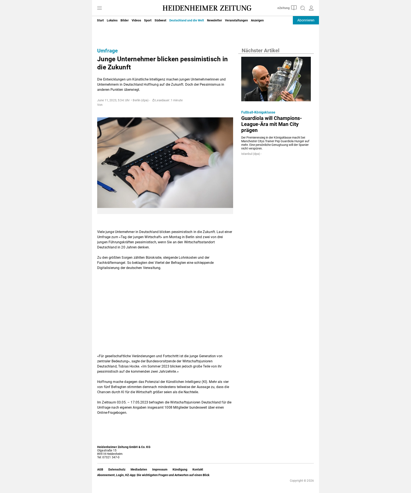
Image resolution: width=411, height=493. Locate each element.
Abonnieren (305, 20)
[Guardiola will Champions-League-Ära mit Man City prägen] (276, 80)
